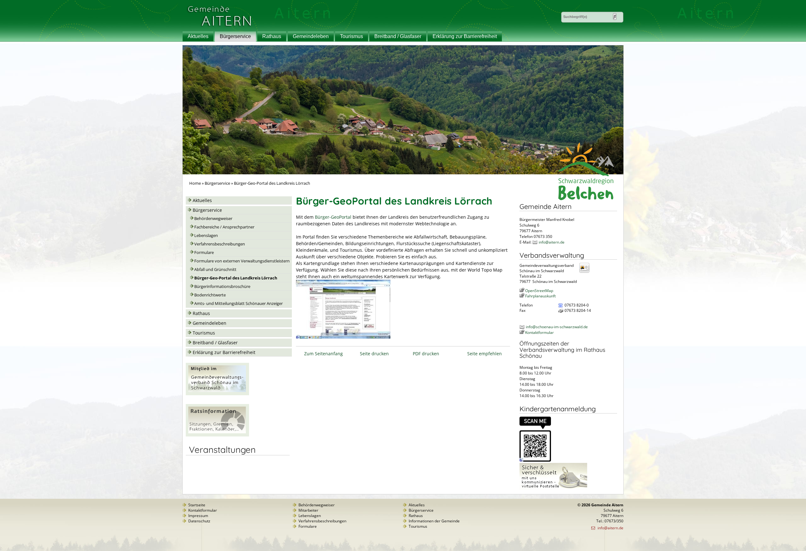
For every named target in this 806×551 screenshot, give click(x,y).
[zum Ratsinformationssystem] (217, 435)
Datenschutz (199, 521)
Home (195, 183)
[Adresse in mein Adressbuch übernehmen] (586, 272)
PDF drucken (426, 354)
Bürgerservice (235, 36)
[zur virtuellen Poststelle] (553, 488)
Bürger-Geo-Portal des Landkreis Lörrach (235, 278)
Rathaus (271, 36)
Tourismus (351, 36)
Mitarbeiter (308, 510)
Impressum (198, 515)
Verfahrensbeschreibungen (219, 244)
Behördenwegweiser (213, 218)
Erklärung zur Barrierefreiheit (465, 36)
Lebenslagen (206, 235)
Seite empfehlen (484, 354)
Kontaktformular (539, 332)
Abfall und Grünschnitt (215, 269)
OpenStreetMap (539, 290)
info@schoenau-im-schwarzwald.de (557, 326)
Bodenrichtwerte (210, 295)
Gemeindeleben (311, 36)
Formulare (204, 252)
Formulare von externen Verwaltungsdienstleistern (242, 261)
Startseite (196, 505)
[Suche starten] (614, 16)
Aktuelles (198, 36)
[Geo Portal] (343, 337)
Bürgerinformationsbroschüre (222, 286)
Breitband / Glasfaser (397, 36)
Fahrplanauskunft (540, 296)
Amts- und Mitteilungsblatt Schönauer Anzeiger (238, 303)
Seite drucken (374, 354)
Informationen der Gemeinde (434, 521)
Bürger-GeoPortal (333, 217)
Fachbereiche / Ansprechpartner (224, 227)
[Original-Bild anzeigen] (535, 460)
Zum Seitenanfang (323, 354)
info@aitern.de (552, 242)
